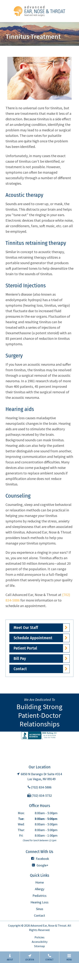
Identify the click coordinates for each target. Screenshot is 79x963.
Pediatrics (39, 895)
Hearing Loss (39, 902)
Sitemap (39, 946)
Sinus (39, 909)
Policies (39, 937)
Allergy (39, 889)
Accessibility (39, 942)
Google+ (42, 865)
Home (39, 882)
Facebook (42, 858)
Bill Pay (20, 658)
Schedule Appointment (33, 637)
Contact (20, 668)
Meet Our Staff (26, 627)
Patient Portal (25, 648)
